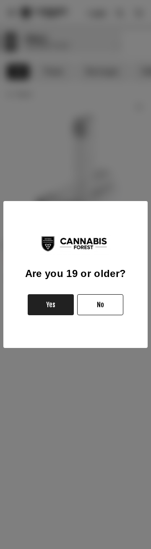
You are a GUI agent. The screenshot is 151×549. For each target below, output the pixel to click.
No (100, 305)
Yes (50, 305)
